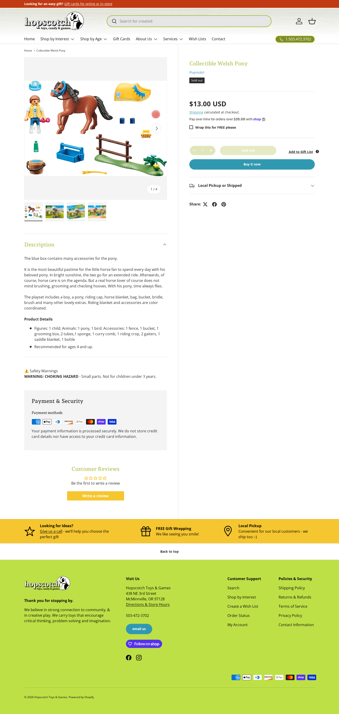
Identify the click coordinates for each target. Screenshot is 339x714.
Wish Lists (197, 38)
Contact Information (296, 624)
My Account (237, 624)
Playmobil (196, 72)
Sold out (248, 150)
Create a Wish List (242, 606)
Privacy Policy (290, 615)
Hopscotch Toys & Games (50, 697)
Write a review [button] (95, 495)
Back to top (169, 551)
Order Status (238, 615)
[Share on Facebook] (214, 204)
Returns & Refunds (295, 597)
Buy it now (252, 164)
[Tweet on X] (205, 204)
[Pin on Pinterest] (223, 204)
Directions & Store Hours (148, 604)
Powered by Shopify (81, 697)
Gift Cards (121, 38)
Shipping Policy (292, 587)
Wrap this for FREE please (215, 127)
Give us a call (51, 531)
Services (170, 38)
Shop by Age (91, 38)
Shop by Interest (54, 38)
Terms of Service (293, 606)
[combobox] (189, 21)
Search (233, 587)
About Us (144, 38)
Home (29, 38)
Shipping (196, 112)
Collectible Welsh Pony (50, 50)
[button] (312, 21)
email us (139, 629)
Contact (218, 38)
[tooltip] (317, 151)
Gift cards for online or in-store (88, 4)
